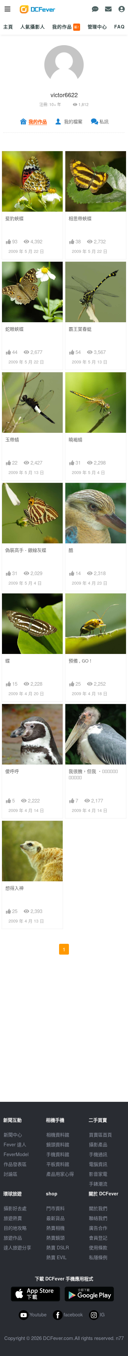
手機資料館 (57, 1154)
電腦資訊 (98, 1164)
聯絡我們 (98, 1218)
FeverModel (16, 1154)
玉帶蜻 (12, 439)
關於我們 (98, 1208)
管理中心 (97, 26)
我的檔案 (73, 121)
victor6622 (64, 94)
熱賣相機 (55, 1227)
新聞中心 (13, 1134)
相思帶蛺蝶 (80, 218)
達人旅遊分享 (17, 1247)
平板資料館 (57, 1164)
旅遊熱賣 (13, 1218)
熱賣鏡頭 (55, 1237)
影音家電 (98, 1174)
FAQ (119, 26)
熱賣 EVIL (56, 1257)
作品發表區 (15, 1164)
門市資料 (55, 1208)
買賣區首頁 (100, 1134)
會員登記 (98, 1237)
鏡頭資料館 (57, 1144)
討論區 (10, 1174)
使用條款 (98, 1247)
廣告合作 (98, 1227)
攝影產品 (98, 1144)
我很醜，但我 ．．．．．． (93, 774)
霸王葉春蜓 (80, 329)
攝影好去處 (15, 1208)
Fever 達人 (15, 1144)
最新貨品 (55, 1218)
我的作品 (65, 26)
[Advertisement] (64, 1038)
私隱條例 (98, 1257)
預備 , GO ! (80, 661)
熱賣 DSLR (57, 1247)
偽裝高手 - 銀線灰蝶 (25, 550)
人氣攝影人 (32, 26)
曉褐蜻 (75, 439)
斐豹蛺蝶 (14, 218)
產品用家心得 (60, 1174)
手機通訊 (98, 1154)
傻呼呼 (12, 771)
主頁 (8, 26)
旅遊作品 (13, 1237)
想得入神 (14, 888)
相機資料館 (57, 1134)
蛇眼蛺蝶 (14, 329)
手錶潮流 (98, 1183)
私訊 (104, 121)
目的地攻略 (15, 1227)
